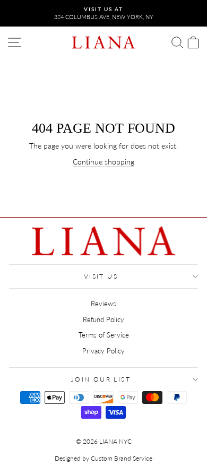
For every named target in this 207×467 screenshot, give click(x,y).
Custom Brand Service (121, 458)
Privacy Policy (103, 351)
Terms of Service (104, 335)
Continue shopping (103, 161)
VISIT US (101, 276)
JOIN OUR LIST (101, 379)
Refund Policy (103, 319)
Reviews (103, 303)
